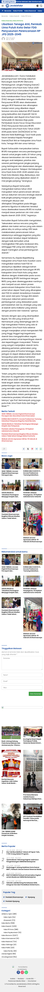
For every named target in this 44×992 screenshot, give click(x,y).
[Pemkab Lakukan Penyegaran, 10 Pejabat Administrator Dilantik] (32, 485)
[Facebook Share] (23, 449)
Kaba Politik (6, 948)
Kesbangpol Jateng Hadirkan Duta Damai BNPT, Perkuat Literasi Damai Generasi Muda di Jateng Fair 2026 (23, 868)
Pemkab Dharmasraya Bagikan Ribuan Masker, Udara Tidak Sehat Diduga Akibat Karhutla (20, 435)
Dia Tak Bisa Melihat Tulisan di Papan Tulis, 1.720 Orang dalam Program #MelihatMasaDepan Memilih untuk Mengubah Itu (23, 853)
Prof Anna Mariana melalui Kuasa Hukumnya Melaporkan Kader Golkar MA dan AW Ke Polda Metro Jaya (32, 797)
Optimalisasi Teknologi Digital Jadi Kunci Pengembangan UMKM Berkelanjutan (22, 861)
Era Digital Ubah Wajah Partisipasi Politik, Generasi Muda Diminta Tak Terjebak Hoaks (32, 741)
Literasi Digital (7, 954)
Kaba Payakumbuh (11, 932)
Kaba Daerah (7, 21)
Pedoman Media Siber (16, 981)
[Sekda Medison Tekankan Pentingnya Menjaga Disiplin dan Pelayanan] (11, 485)
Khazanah (7, 920)
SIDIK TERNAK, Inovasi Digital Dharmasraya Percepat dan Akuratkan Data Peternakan (18, 415)
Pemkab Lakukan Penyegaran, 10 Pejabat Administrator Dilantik (18, 430)
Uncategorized (7, 957)
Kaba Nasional (7, 941)
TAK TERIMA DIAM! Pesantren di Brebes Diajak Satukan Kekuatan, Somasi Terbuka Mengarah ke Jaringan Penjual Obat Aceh (10, 833)
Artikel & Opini (7, 914)
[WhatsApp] (26, 972)
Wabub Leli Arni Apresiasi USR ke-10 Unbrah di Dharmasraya (19, 440)
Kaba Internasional (8, 938)
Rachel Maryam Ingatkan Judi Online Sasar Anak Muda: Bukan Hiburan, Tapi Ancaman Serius (10, 781)
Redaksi (21, 979)
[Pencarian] (41, 6)
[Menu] (3, 6)
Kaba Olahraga (7, 944)
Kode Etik (30, 979)
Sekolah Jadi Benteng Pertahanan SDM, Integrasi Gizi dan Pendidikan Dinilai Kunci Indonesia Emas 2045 (22, 884)
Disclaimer (32, 981)
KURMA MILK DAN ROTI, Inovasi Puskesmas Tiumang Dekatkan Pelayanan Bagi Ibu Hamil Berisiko (21, 420)
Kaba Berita (6, 923)
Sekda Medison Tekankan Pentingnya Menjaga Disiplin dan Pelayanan (20, 425)
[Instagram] (22, 972)
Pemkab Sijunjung (12, 901)
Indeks (12, 979)
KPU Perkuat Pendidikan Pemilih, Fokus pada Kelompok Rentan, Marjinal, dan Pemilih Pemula (32, 818)
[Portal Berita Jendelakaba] (14, 6)
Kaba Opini (8, 917)
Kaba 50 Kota (18, 21)
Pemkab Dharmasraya (14, 897)
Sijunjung (31, 897)
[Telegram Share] (36, 449)
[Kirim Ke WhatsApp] (40, 449)
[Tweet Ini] (28, 449)
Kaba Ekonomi (7, 935)
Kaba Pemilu (8, 951)
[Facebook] (18, 972)
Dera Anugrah (10, 38)
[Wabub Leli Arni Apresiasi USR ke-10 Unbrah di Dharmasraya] (32, 518)
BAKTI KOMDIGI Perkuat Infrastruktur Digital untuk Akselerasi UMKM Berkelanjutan (23, 876)
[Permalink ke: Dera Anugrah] (3, 39)
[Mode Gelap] (37, 6)
